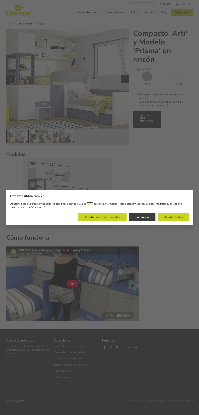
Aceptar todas (173, 217)
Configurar (142, 217)
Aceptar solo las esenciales (102, 217)
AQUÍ (90, 204)
